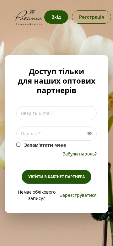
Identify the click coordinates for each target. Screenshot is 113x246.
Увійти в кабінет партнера (56, 176)
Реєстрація (91, 17)
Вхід (56, 17)
